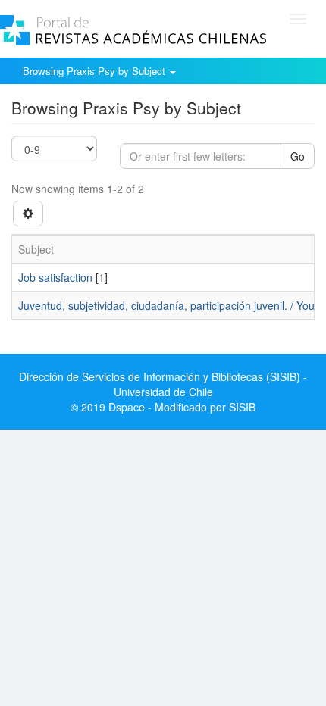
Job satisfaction (55, 277)
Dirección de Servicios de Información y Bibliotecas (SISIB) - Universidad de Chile (163, 384)
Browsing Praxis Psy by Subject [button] (95, 71)
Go (297, 156)
